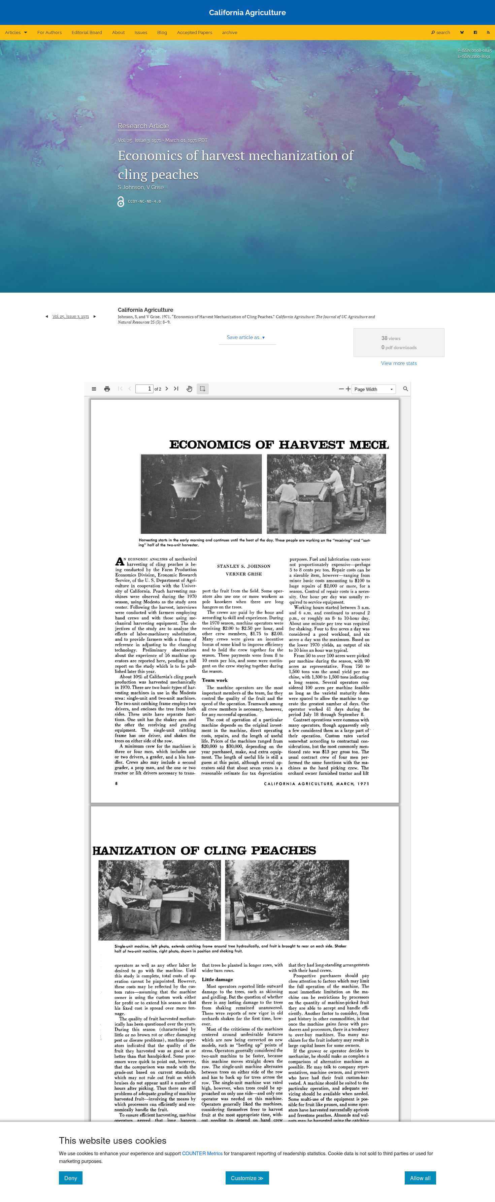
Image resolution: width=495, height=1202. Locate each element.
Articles (13, 32)
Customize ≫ (250, 1178)
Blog (162, 32)
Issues (141, 32)
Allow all (423, 1178)
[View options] (94, 389)
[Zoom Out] (341, 389)
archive (229, 32)
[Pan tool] (189, 388)
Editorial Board (87, 32)
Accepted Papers (194, 32)
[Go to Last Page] (176, 388)
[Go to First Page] (120, 388)
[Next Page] (167, 388)
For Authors (49, 32)
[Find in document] (406, 388)
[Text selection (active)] (203, 388)
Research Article (143, 126)
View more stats (399, 363)
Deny (73, 1178)
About (118, 32)
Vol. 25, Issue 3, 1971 (139, 140)
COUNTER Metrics (202, 1153)
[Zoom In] (348, 389)
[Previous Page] (130, 388)
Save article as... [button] (246, 337)
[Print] (107, 388)
